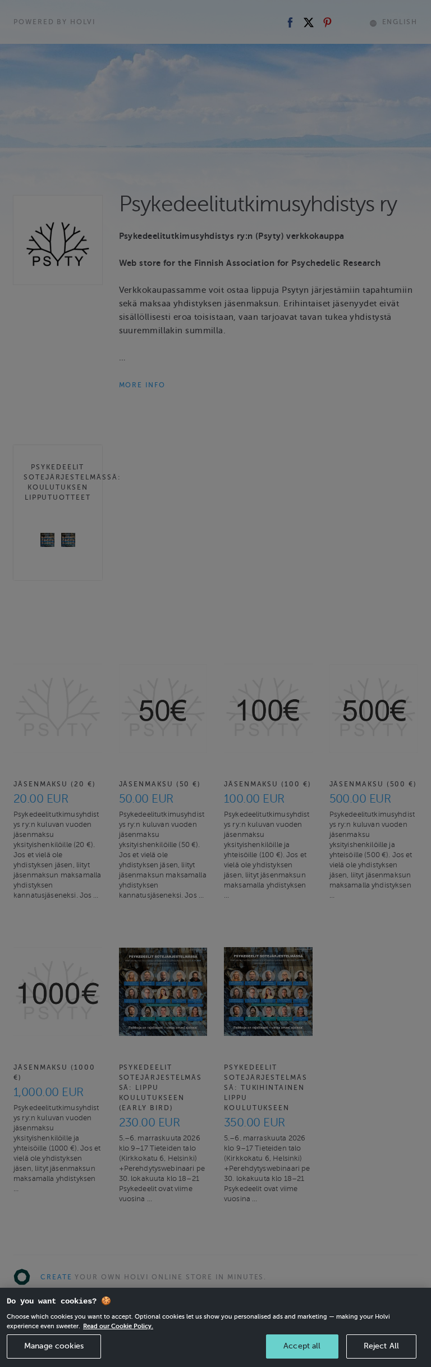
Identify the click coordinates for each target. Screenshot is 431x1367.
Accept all (301, 1346)
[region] (215, 1327)
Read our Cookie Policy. (118, 1326)
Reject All (381, 1346)
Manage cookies (54, 1346)
